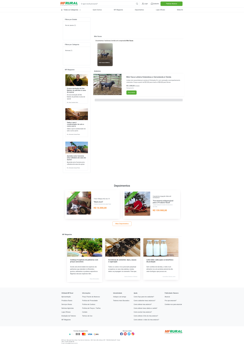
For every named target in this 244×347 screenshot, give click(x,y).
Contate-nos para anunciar (173, 304)
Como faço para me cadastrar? (144, 297)
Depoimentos (139, 10)
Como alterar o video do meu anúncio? (146, 320)
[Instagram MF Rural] (133, 333)
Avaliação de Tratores (68, 316)
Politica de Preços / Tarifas (91, 308)
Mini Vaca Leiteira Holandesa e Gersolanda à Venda (148, 77)
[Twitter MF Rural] (129, 333)
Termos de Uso (87, 316)
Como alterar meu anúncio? (143, 304)
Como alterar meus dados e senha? (145, 308)
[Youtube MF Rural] (125, 333)
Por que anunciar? (171, 300)
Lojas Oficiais (160, 10)
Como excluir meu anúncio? (143, 312)
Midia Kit (180, 10)
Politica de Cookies (88, 304)
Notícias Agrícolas (67, 308)
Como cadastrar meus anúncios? (144, 300)
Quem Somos (97, 10)
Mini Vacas (98, 36)
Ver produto (131, 92)
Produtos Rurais (66, 300)
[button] (137, 4)
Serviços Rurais (66, 304)
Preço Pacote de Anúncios (91, 297)
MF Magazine (118, 10)
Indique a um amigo (119, 297)
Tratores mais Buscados (121, 300)
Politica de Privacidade (90, 300)
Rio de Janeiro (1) (70, 25)
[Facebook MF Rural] (121, 333)
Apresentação (66, 297)
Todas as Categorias (71, 10)
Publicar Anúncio (171, 4)
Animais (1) (68, 50)
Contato (84, 312)
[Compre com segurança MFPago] (64, 334)
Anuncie (167, 297)
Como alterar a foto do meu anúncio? (146, 316)
